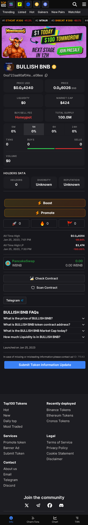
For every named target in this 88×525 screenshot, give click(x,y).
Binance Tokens (59, 410)
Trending (9, 12)
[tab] (13, 129)
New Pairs (58, 12)
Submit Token (13, 453)
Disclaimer (55, 459)
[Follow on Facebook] (50, 505)
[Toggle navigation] (84, 4)
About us (10, 469)
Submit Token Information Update (45, 365)
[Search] (76, 4)
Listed (22, 12)
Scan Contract (47, 287)
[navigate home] (3, 4)
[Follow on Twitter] (26, 505)
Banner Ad (11, 448)
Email (7, 474)
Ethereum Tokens (60, 415)
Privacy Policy (57, 448)
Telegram (13, 300)
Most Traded (12, 426)
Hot (31, 12)
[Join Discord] (61, 505)
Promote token (14, 442)
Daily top (10, 421)
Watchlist (74, 12)
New (6, 415)
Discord (9, 485)
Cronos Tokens (58, 421)
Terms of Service (59, 442)
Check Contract (46, 278)
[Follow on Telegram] (38, 505)
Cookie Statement (60, 453)
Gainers (43, 12)
